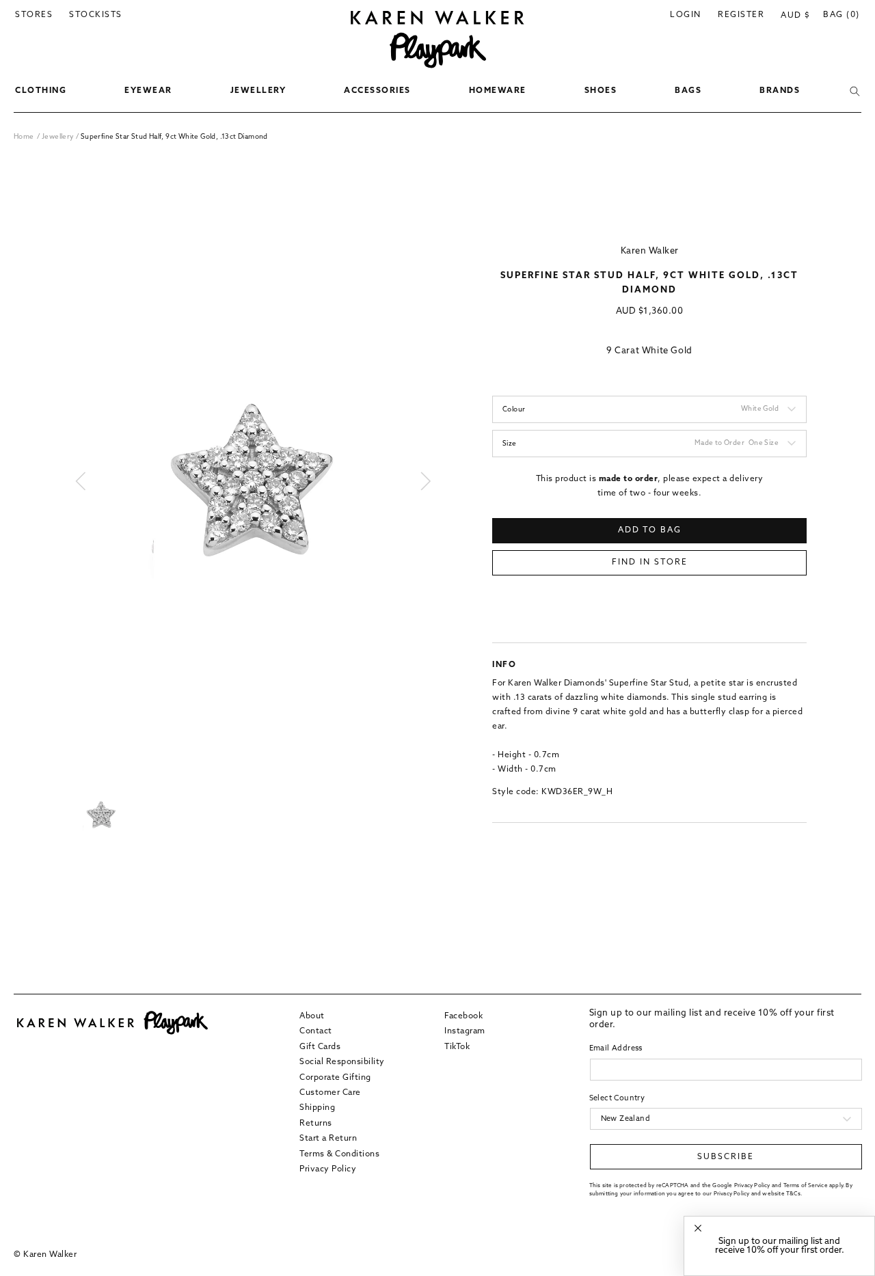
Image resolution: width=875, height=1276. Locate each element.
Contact (315, 1031)
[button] (41, 91)
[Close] (697, 1228)
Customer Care (330, 1093)
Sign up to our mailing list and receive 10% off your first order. (779, 1246)
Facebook (463, 1016)
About (312, 1016)
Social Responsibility (342, 1062)
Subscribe (725, 1157)
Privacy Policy (327, 1169)
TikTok (457, 1047)
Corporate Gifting (335, 1078)
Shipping (317, 1108)
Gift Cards (319, 1047)
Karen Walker (650, 251)
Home (24, 137)
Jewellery (59, 137)
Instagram (464, 1031)
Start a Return (328, 1139)
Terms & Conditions (339, 1154)
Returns (315, 1123)
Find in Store (650, 562)
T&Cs (793, 1194)
